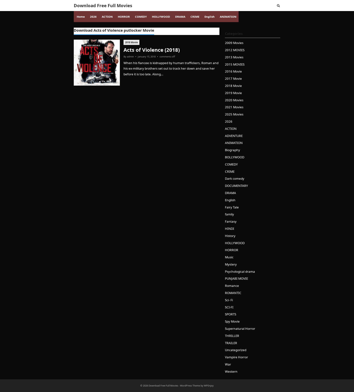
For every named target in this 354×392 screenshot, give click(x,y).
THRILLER (232, 336)
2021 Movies (234, 107)
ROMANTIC (233, 293)
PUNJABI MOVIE (236, 278)
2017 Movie (233, 78)
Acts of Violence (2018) (152, 49)
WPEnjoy (209, 385)
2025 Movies (234, 114)
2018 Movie (131, 42)
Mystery (231, 264)
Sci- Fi (229, 300)
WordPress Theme (190, 385)
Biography (232, 150)
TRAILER (231, 343)
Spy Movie (232, 321)
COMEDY (231, 164)
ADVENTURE (234, 136)
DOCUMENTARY (236, 186)
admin (130, 56)
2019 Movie (233, 93)
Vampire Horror (236, 357)
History (230, 236)
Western (231, 371)
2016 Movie (233, 71)
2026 (228, 121)
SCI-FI (229, 307)
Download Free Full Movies (103, 5)
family (229, 214)
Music (229, 257)
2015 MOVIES (234, 64)
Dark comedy (234, 178)
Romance (232, 286)
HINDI (229, 228)
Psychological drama (240, 271)
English (230, 200)
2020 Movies (234, 100)
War (228, 364)
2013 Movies (234, 57)
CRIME (230, 171)
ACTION (231, 128)
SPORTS (230, 314)
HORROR (231, 250)
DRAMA (230, 193)
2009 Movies (234, 43)
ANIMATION (234, 143)
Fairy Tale (232, 207)
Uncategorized (235, 350)
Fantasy (231, 221)
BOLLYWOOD (234, 157)
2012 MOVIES (234, 50)
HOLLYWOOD (235, 243)
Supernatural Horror (240, 328)
